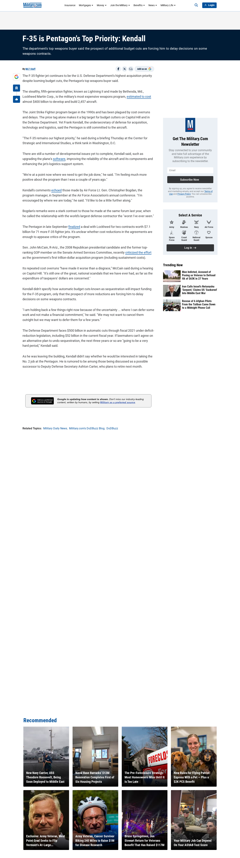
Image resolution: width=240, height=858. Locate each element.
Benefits (138, 5)
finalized (74, 227)
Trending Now (173, 265)
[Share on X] (124, 69)
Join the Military (119, 5)
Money (100, 5)
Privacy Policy (184, 194)
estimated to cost (139, 96)
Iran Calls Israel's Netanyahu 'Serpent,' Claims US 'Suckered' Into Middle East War (199, 290)
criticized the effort (138, 252)
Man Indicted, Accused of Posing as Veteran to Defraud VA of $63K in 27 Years (198, 275)
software (59, 159)
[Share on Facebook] (118, 69)
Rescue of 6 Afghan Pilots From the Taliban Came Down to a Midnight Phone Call (198, 304)
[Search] (196, 5)
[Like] (16, 99)
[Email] (131, 69)
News (151, 5)
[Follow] (16, 88)
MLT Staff (30, 69)
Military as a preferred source (117, 402)
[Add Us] (16, 76)
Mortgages (85, 5)
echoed (56, 190)
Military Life (167, 5)
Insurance (69, 5)
